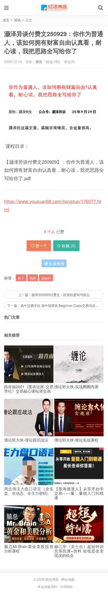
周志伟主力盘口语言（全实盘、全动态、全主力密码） (28, 491)
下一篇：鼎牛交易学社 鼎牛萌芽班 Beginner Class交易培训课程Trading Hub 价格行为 (55, 305)
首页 (6, 19)
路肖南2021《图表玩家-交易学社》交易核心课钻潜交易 (28, 389)
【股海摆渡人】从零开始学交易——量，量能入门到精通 (79, 493)
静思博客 (54, 7)
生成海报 (56, 263)
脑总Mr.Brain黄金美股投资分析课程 (28, 549)
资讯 (17, 19)
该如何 (46, 278)
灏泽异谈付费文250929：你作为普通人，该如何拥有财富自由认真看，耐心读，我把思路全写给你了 (53, 42)
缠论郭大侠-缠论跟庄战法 (26, 440)
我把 (32, 278)
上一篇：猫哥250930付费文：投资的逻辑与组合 (54, 294)
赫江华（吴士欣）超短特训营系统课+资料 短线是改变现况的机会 (79, 551)
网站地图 (67, 579)
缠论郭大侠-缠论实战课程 (76, 440)
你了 (21, 278)
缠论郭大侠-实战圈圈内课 (76, 386)
